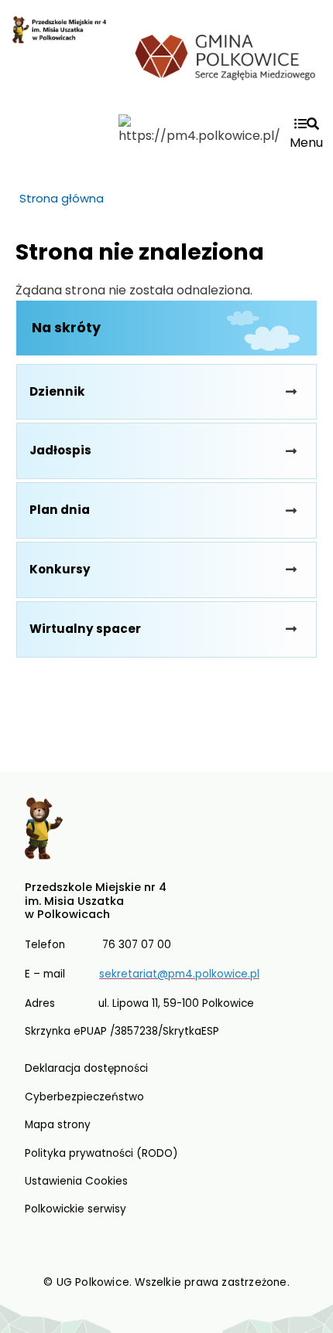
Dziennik (57, 391)
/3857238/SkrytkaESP (164, 1031)
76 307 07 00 (136, 944)
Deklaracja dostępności (86, 1068)
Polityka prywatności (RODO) (101, 1153)
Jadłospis (60, 450)
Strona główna (61, 198)
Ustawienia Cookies (76, 1181)
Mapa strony (58, 1124)
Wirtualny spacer (85, 629)
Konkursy (60, 569)
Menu (306, 142)
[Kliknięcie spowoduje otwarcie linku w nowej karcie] (225, 54)
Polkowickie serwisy (75, 1209)
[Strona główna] (59, 63)
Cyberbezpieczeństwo (84, 1097)
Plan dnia (59, 510)
